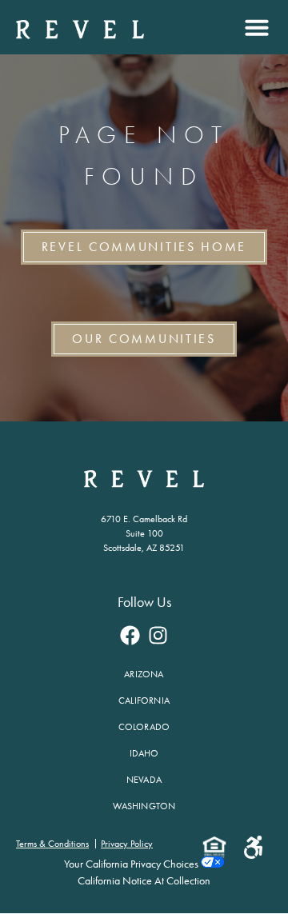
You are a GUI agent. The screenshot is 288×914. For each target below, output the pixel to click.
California (144, 700)
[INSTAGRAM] (158, 635)
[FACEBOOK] (130, 635)
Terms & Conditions (52, 843)
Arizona (143, 674)
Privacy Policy (127, 843)
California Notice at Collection (144, 881)
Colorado (144, 726)
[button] (255, 27)
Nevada (144, 779)
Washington (144, 806)
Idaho (144, 753)
